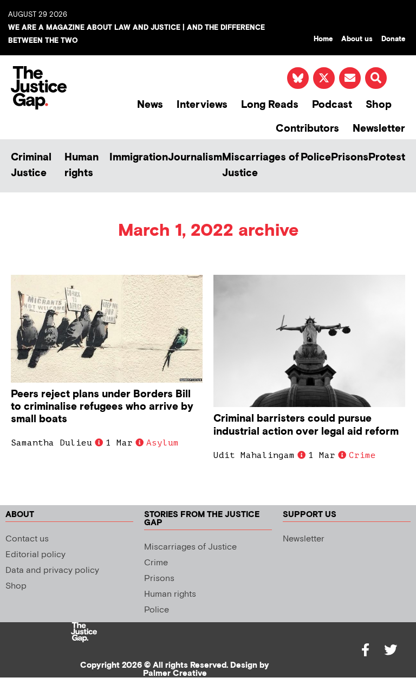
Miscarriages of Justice (260, 165)
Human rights (81, 165)
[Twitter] (390, 649)
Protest (386, 157)
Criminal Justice (31, 165)
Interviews (202, 105)
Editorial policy (35, 554)
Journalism (195, 157)
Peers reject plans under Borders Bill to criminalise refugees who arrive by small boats (102, 407)
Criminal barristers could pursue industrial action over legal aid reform (306, 425)
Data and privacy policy (52, 570)
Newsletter (379, 128)
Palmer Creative (175, 673)
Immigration (138, 157)
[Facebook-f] (365, 649)
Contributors (307, 128)
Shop (379, 105)
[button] (375, 78)
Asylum (162, 443)
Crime (362, 455)
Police (316, 157)
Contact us (27, 539)
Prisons (349, 157)
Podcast (332, 105)
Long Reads (269, 105)
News (150, 105)
